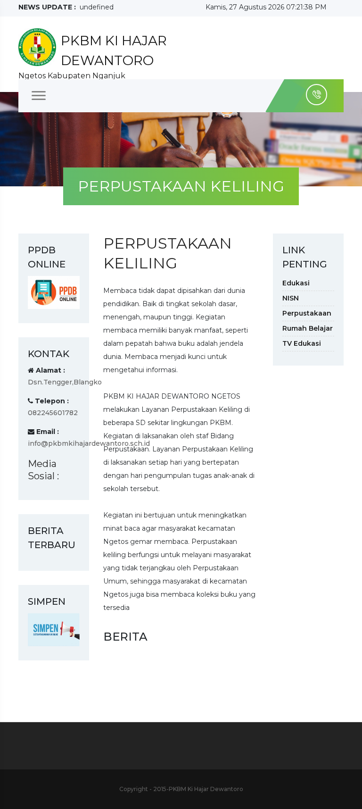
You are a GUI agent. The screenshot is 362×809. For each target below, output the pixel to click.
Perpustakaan (306, 313)
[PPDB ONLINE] (54, 292)
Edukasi (296, 283)
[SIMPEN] (54, 629)
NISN (290, 298)
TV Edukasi (301, 343)
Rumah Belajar (307, 328)
